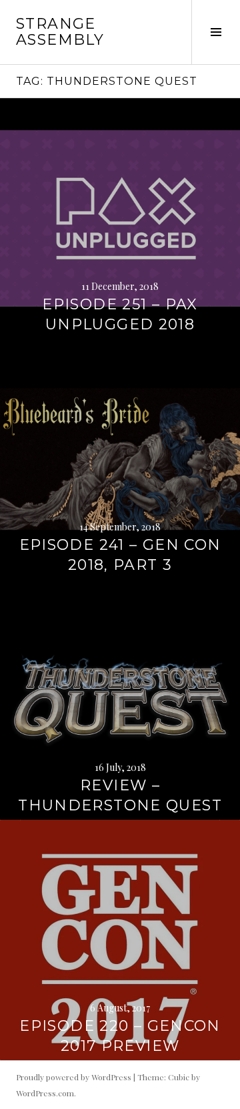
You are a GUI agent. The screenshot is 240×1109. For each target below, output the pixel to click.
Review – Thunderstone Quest (120, 795)
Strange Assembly (60, 32)
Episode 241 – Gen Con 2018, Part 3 (120, 555)
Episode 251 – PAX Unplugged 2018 (119, 314)
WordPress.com (45, 1093)
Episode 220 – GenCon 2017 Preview (120, 1036)
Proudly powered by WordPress (73, 1077)
